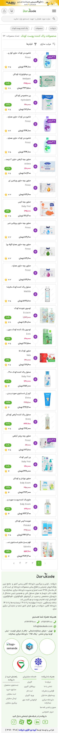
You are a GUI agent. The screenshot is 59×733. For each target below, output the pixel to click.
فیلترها (29, 44)
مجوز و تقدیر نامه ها (48, 707)
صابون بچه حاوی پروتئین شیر (19, 223)
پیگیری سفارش (11, 703)
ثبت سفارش (11, 694)
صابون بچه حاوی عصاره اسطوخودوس (22, 267)
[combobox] (28, 19)
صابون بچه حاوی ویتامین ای (19, 180)
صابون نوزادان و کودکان (22, 478)
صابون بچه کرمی (24, 202)
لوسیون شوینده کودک (22, 308)
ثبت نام (29, 690)
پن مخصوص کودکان (23, 95)
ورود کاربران (29, 695)
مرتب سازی (45, 44)
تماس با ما (48, 686)
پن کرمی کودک (25, 457)
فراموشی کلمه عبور (29, 699)
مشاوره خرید (11, 689)
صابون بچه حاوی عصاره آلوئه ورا (18, 244)
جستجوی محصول (11, 685)
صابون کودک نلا (25, 350)
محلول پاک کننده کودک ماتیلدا (19, 287)
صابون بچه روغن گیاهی (21, 436)
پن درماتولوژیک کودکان (22, 74)
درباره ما (48, 682)
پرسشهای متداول (48, 695)
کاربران (29, 682)
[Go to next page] (14, 563)
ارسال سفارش (11, 698)
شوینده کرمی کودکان (23, 521)
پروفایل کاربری (29, 686)
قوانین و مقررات (48, 690)
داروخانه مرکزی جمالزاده (48, 701)
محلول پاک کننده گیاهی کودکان (18, 414)
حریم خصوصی (48, 711)
